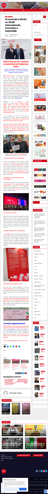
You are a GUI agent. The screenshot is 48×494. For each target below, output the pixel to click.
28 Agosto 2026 (30, 447)
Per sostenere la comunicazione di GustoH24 (38, 489)
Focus (35, 269)
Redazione (38, 434)
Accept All (23, 489)
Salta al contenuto (4, 0)
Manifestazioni (37, 292)
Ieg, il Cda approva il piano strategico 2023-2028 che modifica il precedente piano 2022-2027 (10, 382)
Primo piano (10, 16)
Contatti (45, 479)
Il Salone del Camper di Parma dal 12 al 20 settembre (39, 241)
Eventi (35, 260)
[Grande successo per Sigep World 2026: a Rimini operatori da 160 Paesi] (16, 361)
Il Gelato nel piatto (24, 455)
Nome (35, 25)
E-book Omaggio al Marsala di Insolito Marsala (35, 481)
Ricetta (35, 305)
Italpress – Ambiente (38, 275)
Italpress (36, 272)
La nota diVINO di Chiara (39, 289)
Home (36, 479)
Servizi (40, 491)
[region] (15, 485)
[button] (43, 10)
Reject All (15, 489)
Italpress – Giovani (38, 279)
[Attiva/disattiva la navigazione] (23, 10)
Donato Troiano (14, 34)
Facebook (36, 202)
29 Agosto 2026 (7, 434)
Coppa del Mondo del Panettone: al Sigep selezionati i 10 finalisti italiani (21, 381)
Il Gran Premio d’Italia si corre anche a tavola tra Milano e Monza (39, 235)
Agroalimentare (37, 250)
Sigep (35, 308)
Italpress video (37, 282)
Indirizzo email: (37, 32)
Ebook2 (36, 257)
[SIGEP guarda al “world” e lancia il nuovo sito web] (7, 361)
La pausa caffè (38, 455)
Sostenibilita (37, 311)
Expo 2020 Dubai (38, 263)
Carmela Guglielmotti (38, 254)
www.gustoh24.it (13, 340)
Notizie (35, 299)
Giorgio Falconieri (16, 434)
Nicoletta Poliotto (38, 295)
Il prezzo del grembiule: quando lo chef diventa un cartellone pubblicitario (12, 432)
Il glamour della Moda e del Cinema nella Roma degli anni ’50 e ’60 (39, 229)
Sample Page (35, 491)
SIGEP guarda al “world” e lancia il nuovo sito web (6, 365)
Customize (8, 489)
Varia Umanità (37, 314)
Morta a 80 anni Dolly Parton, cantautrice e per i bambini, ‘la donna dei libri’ (35, 432)
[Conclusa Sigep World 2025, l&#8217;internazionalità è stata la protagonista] (25, 361)
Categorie (41, 479)
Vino (35, 317)
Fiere (6, 16)
